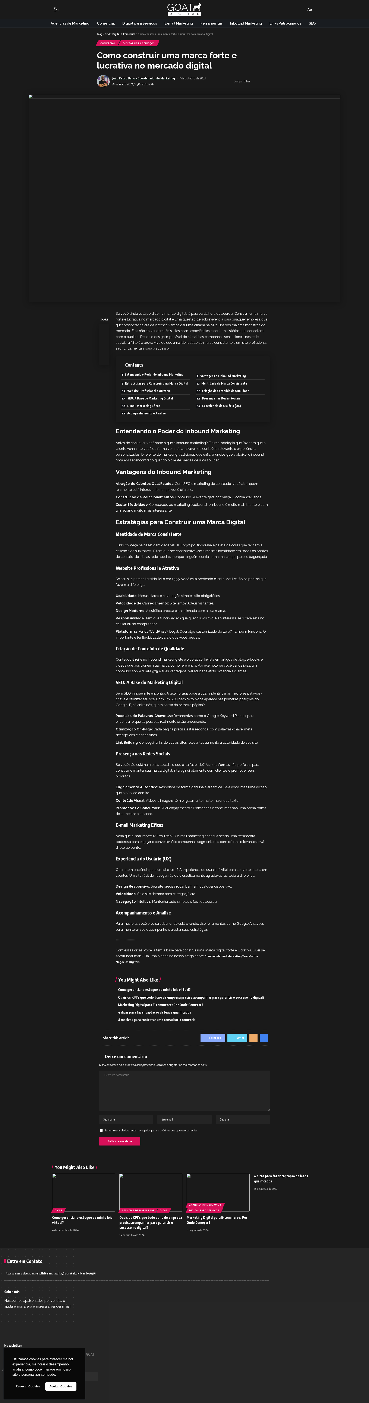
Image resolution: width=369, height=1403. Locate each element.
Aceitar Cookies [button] (60, 1386)
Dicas (58, 1210)
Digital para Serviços (139, 43)
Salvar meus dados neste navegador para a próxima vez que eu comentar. (151, 1130)
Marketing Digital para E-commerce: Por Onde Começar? (160, 1005)
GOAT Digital (179, 693)
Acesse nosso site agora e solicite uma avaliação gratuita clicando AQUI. (51, 1273)
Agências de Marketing (138, 1210)
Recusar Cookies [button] (28, 1386)
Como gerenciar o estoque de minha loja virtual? (154, 990)
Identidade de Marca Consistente (224, 383)
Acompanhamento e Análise (146, 413)
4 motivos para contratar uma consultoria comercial (157, 1020)
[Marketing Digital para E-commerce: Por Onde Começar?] (218, 1192)
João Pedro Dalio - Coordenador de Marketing (143, 78)
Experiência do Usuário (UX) (221, 406)
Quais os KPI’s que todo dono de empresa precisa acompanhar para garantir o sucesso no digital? (191, 997)
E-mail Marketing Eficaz (143, 406)
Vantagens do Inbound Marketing (223, 376)
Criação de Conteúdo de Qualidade (225, 391)
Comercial (107, 43)
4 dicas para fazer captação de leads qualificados (154, 1012)
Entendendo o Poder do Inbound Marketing (154, 374)
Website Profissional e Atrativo (149, 391)
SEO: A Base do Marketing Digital (150, 398)
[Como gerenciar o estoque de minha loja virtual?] (83, 1192)
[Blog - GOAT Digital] (184, 9)
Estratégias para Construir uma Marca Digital (156, 383)
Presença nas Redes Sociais (221, 398)
